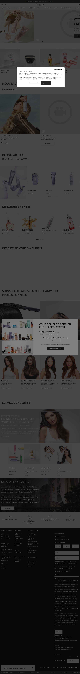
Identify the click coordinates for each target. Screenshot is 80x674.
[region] (41, 77)
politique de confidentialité (50, 78)
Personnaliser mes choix (34, 83)
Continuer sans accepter (58, 69)
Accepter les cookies (45, 83)
